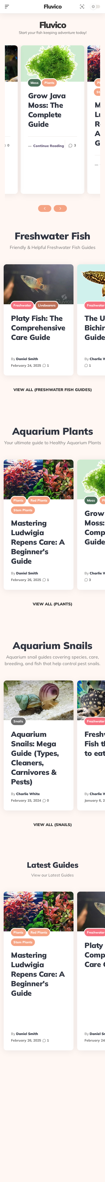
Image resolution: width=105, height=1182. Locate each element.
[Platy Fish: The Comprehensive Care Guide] (39, 284)
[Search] (82, 6)
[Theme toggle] (94, 6)
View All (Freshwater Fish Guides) (52, 389)
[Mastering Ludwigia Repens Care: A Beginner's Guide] (39, 479)
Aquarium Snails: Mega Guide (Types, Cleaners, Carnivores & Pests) (35, 757)
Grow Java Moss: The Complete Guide (47, 110)
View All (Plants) (52, 603)
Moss (35, 83)
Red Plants (39, 500)
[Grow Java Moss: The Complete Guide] (52, 63)
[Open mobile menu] (7, 6)
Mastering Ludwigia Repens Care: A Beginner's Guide (37, 542)
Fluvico (53, 6)
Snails (18, 721)
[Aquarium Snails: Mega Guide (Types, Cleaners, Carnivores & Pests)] (39, 700)
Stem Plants (22, 510)
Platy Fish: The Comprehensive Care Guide (38, 328)
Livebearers (47, 305)
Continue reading (46, 146)
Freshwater (22, 305)
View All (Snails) (52, 824)
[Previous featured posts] (44, 208)
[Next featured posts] (60, 208)
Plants (49, 83)
